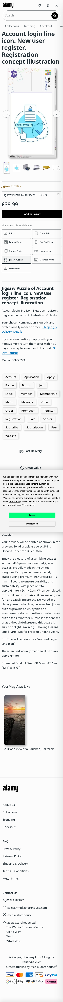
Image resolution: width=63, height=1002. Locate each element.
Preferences (32, 524)
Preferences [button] (28, 505)
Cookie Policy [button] (15, 501)
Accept (32, 515)
